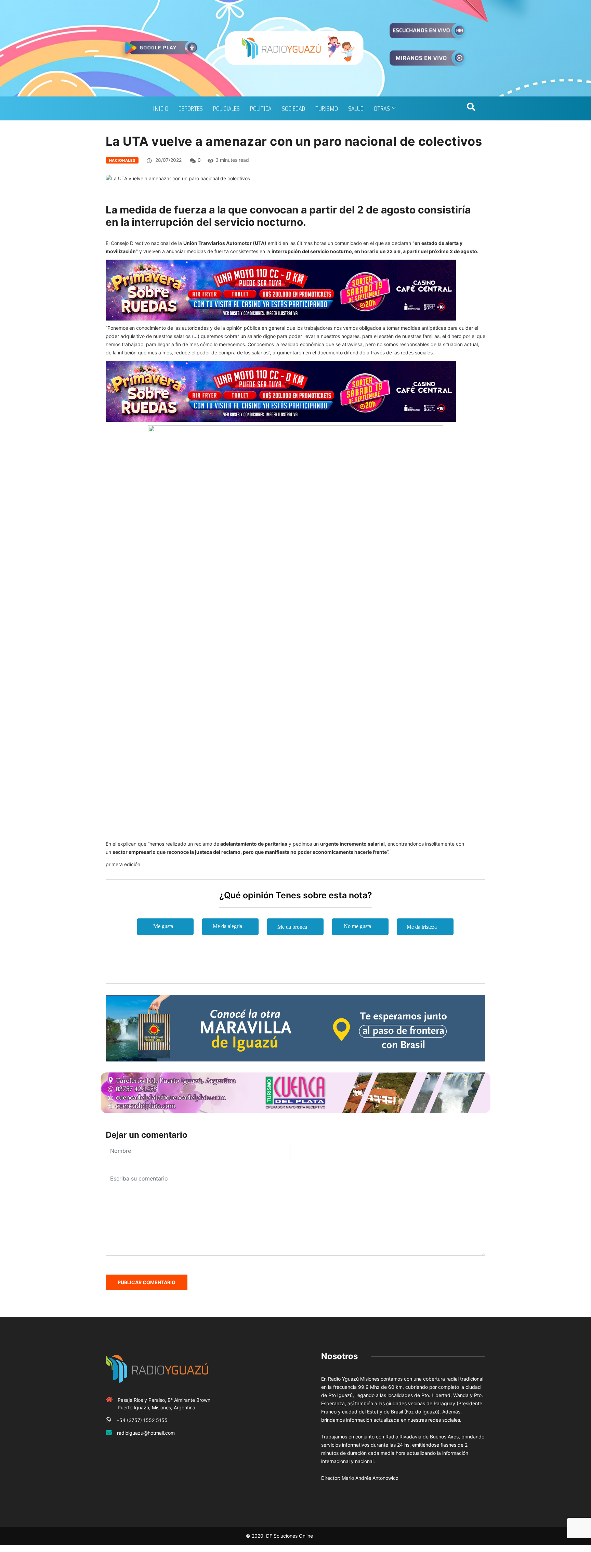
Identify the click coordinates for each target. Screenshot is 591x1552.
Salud (356, 108)
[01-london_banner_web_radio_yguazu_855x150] (295, 1027)
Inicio (160, 108)
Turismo (326, 108)
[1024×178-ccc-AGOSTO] (281, 289)
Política (261, 108)
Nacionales (122, 160)
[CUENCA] (295, 1092)
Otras (382, 108)
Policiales (226, 108)
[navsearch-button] (471, 108)
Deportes (191, 108)
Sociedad (293, 108)
